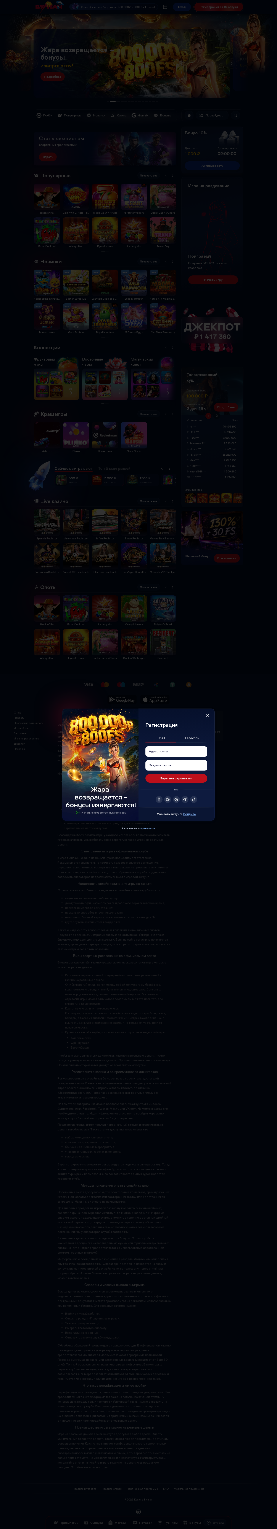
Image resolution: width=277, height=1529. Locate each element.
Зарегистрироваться (176, 778)
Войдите (189, 814)
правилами (147, 828)
